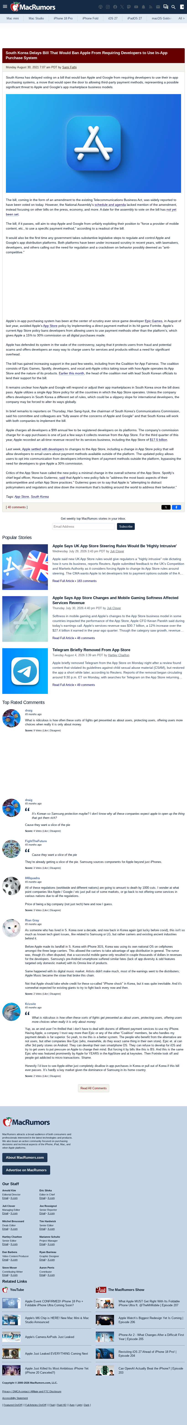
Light (79, 1405)
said (62, 477)
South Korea (40, 496)
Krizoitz (30, 1004)
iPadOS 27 (134, 18)
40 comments (17, 507)
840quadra (32, 878)
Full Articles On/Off (35, 1405)
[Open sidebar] (182, 7)
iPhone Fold (90, 18)
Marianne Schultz (49, 1236)
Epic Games (153, 321)
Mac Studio (36, 18)
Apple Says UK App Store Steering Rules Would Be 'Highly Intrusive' (114, 546)
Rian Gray (32, 920)
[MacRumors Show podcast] (100, 7)
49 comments (86, 685)
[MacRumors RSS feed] (150, 7)
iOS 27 (112, 18)
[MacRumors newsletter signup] (158, 7)
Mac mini (13, 18)
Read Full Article (63, 581)
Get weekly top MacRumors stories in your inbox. (93, 518)
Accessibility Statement (15, 1398)
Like (45, 730)
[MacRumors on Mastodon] (129, 7)
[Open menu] (5, 7)
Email (5, 1198)
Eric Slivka (45, 1190)
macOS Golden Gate (165, 18)
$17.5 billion (158, 440)
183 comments (87, 581)
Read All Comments (94, 1088)
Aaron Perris (46, 1267)
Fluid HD (61, 1405)
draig (28, 710)
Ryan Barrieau (47, 1252)
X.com (14, 1198)
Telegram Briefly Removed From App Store (91, 650)
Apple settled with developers (43, 449)
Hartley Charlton (118, 655)
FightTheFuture (36, 841)
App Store (50, 326)
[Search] (175, 7)
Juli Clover (117, 551)
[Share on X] (166, 507)
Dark (86, 1405)
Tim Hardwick (47, 1221)
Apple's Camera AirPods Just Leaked (49, 1337)
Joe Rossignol (48, 1206)
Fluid (52, 1405)
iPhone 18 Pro (63, 18)
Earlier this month (71, 373)
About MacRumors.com (25, 1157)
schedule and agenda (110, 204)
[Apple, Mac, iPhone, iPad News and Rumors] (33, 12)
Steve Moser (9, 1267)
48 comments (86, 638)
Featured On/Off (13, 1405)
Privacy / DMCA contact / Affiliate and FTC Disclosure (31, 1391)
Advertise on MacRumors (26, 1170)
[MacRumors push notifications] (143, 7)
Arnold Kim (9, 1190)
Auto (72, 1405)
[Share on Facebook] (176, 507)
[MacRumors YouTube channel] (136, 7)
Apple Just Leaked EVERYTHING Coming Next (56, 1353)
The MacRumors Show (126, 1290)
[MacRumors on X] (122, 7)
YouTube (17, 1290)
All (182, 18)
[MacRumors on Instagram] (108, 7)
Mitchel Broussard (13, 1221)
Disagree (55, 730)
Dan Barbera (9, 1252)
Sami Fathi (69, 67)
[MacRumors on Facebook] (115, 7)
